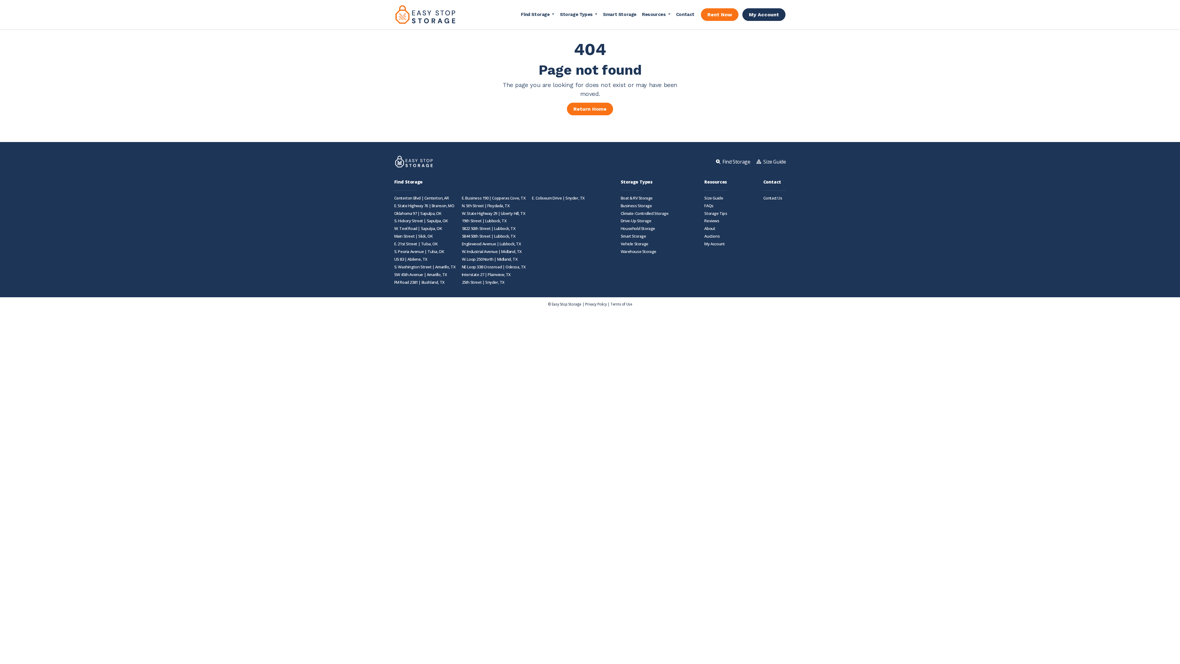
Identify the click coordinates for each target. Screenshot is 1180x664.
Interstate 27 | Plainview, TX (486, 274)
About (709, 228)
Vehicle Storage (634, 244)
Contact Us (772, 198)
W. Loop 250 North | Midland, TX (490, 259)
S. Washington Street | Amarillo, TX (425, 267)
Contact (685, 14)
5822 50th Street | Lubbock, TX (489, 228)
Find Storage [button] (536, 14)
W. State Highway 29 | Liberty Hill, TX (493, 213)
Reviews (711, 220)
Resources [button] (654, 14)
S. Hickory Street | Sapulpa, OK (421, 220)
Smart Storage (619, 14)
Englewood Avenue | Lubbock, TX (491, 244)
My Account (764, 15)
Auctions (712, 236)
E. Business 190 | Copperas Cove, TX (494, 198)
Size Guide (713, 198)
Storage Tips (715, 213)
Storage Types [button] (577, 14)
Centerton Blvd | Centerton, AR (421, 198)
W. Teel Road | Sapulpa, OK (418, 228)
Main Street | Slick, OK (413, 236)
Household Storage (638, 228)
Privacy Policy (596, 304)
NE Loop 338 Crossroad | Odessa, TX (494, 267)
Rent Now (719, 15)
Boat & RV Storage (637, 198)
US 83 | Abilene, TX (410, 259)
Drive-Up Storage (636, 220)
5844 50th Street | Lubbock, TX (489, 236)
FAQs (708, 205)
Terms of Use (621, 304)
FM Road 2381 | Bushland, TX (419, 282)
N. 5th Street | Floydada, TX (486, 205)
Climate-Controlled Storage (645, 213)
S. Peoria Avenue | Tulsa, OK (419, 251)
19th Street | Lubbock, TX (484, 220)
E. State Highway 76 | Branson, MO (424, 205)
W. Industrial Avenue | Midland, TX (492, 251)
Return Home (590, 109)
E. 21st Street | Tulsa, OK (416, 244)
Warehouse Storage (638, 251)
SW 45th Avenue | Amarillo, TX (420, 274)
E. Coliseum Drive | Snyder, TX (558, 198)
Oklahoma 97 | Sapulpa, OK (418, 213)
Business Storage (636, 205)
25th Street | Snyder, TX (483, 282)
